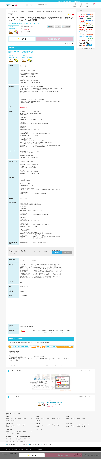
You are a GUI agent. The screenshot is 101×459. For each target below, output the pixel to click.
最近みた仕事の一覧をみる (86, 396)
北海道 (7, 425)
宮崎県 (13, 433)
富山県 (53, 425)
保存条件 (81, 6)
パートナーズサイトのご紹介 (89, 48)
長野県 (37, 425)
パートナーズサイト (34, 444)
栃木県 (7, 420)
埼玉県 (19, 418)
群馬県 (13, 420)
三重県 (83, 418)
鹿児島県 (19, 431)
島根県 (83, 425)
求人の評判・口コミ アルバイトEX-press (16, 441)
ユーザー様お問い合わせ (13, 444)
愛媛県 (73, 426)
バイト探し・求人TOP (13, 11)
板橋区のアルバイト (32, 11)
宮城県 (13, 425)
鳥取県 (89, 425)
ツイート (57, 252)
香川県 (67, 426)
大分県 (30, 431)
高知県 (83, 426)
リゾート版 (39, 429)
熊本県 (13, 431)
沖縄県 (18, 433)
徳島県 (78, 426)
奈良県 (58, 418)
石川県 (58, 425)
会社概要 (8, 449)
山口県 (78, 425)
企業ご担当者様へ (39, 449)
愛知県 (67, 418)
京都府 (48, 418)
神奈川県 (13, 418)
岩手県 (29, 425)
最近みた (87, 6)
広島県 (67, 425)
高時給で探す (19, 439)
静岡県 (73, 418)
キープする (23, 39)
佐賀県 (7, 433)
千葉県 (24, 418)
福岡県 (7, 431)
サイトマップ (24, 444)
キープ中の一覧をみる (87, 370)
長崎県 (24, 431)
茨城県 (30, 418)
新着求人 (75, 6)
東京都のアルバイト (23, 11)
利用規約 (14, 449)
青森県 (7, 426)
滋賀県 (53, 418)
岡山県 (73, 425)
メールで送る (68, 252)
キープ (93, 4)
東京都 (7, 418)
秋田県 (13, 426)
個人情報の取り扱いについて (25, 449)
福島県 (18, 425)
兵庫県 (43, 418)
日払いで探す (28, 439)
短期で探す (9, 439)
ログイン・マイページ (90, 1)
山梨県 (48, 425)
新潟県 (43, 425)
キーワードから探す (46, 444)
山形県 (23, 425)
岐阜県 (78, 418)
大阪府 (37, 418)
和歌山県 (38, 420)
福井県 (37, 426)
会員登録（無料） (78, 1)
